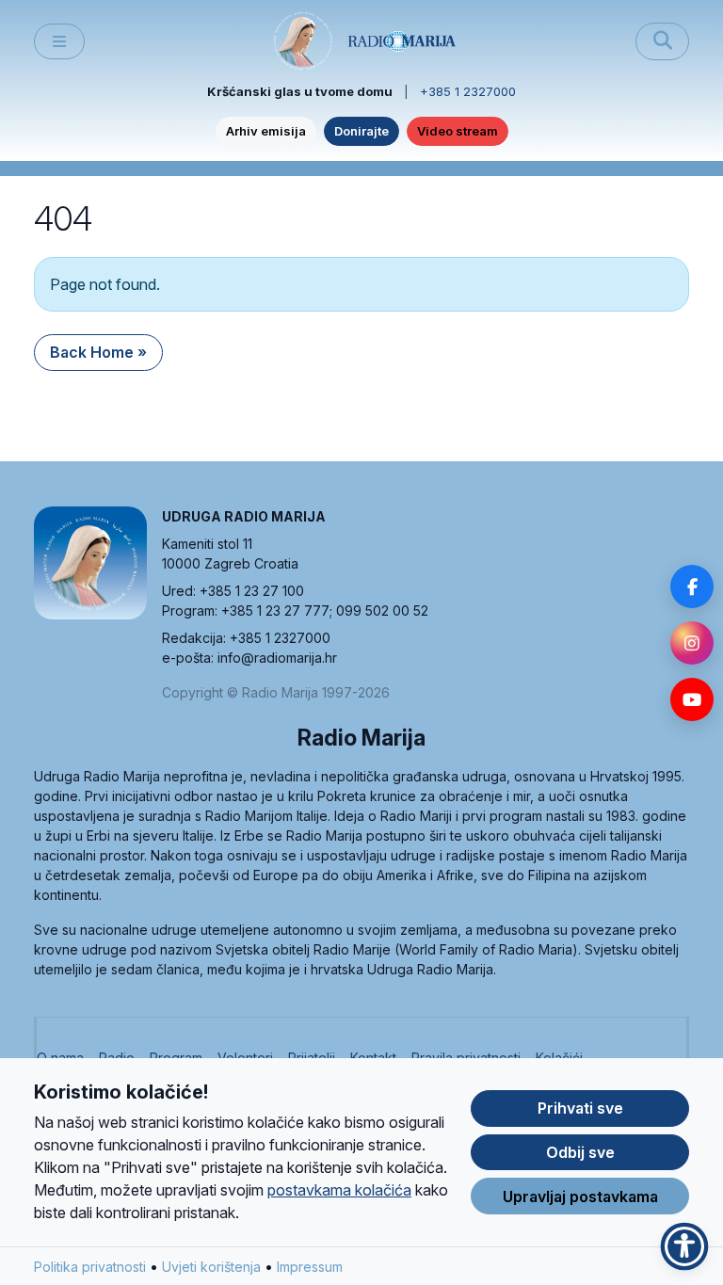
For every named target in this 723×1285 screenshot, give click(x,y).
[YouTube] (692, 699)
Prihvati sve (580, 1108)
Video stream (457, 130)
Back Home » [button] (98, 352)
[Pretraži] (662, 41)
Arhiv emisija (266, 130)
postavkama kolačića (339, 1190)
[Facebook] (692, 586)
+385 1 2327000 (468, 91)
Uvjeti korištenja (211, 1267)
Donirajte (361, 130)
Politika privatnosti (90, 1267)
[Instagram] (692, 643)
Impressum (310, 1267)
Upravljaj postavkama (580, 1196)
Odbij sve (580, 1152)
